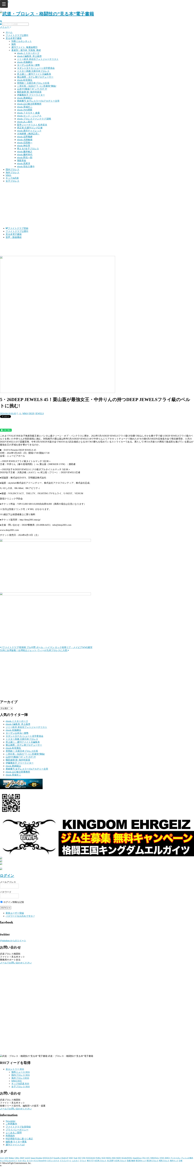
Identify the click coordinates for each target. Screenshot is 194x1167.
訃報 (180, 1161)
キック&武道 (12, 178)
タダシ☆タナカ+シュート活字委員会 (36, 68)
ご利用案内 (11, 1124)
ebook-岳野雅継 (24, 136)
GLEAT (27, 1158)
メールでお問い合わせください (16, 963)
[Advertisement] (97, 205)
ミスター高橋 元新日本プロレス (33, 71)
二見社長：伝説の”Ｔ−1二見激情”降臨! (36, 86)
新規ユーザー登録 (15, 913)
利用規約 (10, 1135)
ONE (83, 1158)
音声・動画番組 (14, 237)
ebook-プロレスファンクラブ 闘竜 (34, 119)
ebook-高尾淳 (23, 163)
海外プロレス (12, 172)
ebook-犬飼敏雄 (24, 139)
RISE (114, 1158)
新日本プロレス (152, 1161)
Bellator (11, 1158)
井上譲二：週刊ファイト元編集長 (34, 74)
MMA (8, 175)
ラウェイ (83, 1161)
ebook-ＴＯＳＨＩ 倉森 (28, 113)
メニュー (5, 27)
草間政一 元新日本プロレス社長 (33, 83)
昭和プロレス (164, 1161)
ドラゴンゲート (66, 1161)
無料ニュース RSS (20, 1072)
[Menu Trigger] (4, 4)
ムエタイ (75, 1161)
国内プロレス (12, 169)
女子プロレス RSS (20, 1086)
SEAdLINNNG (126, 1158)
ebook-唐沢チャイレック (29, 131)
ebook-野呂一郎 (24, 157)
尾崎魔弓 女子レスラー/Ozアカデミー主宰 (38, 101)
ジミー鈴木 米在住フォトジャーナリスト (38, 59)
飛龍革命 (21, 160)
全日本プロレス (100, 1161)
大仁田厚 (110, 1161)
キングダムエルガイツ (8, 1161)
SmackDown (137, 1158)
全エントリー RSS (15, 1069)
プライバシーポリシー (17, 1130)
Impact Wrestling (36, 1158)
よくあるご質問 (14, 1132)
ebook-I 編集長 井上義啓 (29, 56)
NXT (79, 1158)
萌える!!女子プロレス (28, 148)
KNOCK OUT (48, 1158)
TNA (144, 1158)
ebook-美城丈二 (24, 107)
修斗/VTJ (90, 1161)
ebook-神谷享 (23, 145)
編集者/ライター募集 (16, 1141)
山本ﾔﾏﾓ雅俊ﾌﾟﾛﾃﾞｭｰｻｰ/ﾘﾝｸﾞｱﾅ (32, 89)
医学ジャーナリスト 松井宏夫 (32, 125)
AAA (2, 1158)
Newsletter (10, 1121)
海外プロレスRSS (20, 1078)
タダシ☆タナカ (53, 1161)
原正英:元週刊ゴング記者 (30, 128)
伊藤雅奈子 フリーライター (31, 95)
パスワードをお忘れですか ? (20, 916)
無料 (13, 44)
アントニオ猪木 (187, 1158)
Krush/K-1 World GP (61, 1158)
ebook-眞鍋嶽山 (24, 98)
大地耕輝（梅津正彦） (28, 133)
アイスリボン (175, 1158)
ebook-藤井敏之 (24, 151)
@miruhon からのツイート (13, 940)
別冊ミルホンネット (21, 41)
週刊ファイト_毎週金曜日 (24, 47)
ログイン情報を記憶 (13, 902)
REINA (108, 1158)
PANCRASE (90, 1158)
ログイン (7, 875)
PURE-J (98, 1158)
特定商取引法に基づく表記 (19, 1138)
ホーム (9, 32)
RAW (104, 1158)
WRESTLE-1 (154, 1158)
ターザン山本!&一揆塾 (28, 65)
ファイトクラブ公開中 (17, 35)
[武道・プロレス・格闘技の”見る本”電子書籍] (47, 13)
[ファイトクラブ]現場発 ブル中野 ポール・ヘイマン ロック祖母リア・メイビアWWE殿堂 (46, 647)
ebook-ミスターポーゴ (28, 53)
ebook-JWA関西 (24, 110)
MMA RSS (16, 1081)
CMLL (17, 1158)
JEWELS (39, 413)
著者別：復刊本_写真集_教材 (26, 50)
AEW (6, 1158)
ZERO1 (167, 1158)
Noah (75, 1158)
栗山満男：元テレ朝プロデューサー (35, 77)
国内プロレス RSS (20, 1075)
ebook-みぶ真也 (24, 122)
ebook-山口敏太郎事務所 (29, 104)
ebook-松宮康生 (24, 80)
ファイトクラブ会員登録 (18, 1127)
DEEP (31, 413)
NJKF (71, 1158)
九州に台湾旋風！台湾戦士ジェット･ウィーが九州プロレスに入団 (34, 650)
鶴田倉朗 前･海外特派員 (29, 92)
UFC (148, 1158)
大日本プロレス (120, 1161)
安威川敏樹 (131, 1161)
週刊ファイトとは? (15, 1144)
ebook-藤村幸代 (24, 154)
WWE (162, 1158)
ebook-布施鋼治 (24, 62)
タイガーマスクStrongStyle (37, 1161)
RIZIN (118, 1158)
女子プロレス (12, 181)
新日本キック (141, 1161)
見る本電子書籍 (14, 38)
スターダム (22, 1161)
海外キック (174, 1161)
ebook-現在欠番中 (26, 166)
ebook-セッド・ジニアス (29, 116)
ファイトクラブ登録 (18, 228)
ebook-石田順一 (24, 142)
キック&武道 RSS (20, 1083)
